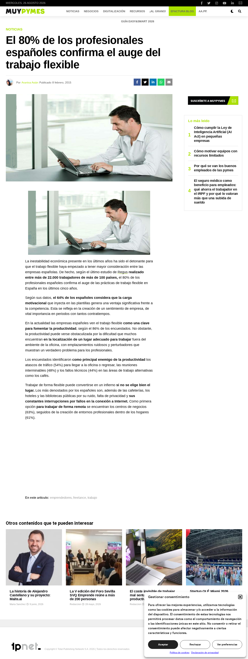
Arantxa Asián (30, 82)
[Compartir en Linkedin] (153, 82)
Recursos (137, 11)
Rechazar (195, 644)
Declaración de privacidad (205, 652)
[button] (240, 597)
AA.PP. (203, 11)
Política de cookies (179, 652)
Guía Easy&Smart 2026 (137, 21)
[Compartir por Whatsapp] (161, 82)
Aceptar (163, 644)
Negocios (91, 11)
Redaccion (75, 604)
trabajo (92, 497)
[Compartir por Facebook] (137, 82)
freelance (79, 497)
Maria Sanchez (18, 604)
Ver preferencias (227, 644)
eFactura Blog (182, 11)
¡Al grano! (158, 11)
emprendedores (61, 497)
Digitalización (114, 11)
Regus (123, 272)
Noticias (72, 11)
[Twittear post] (145, 82)
